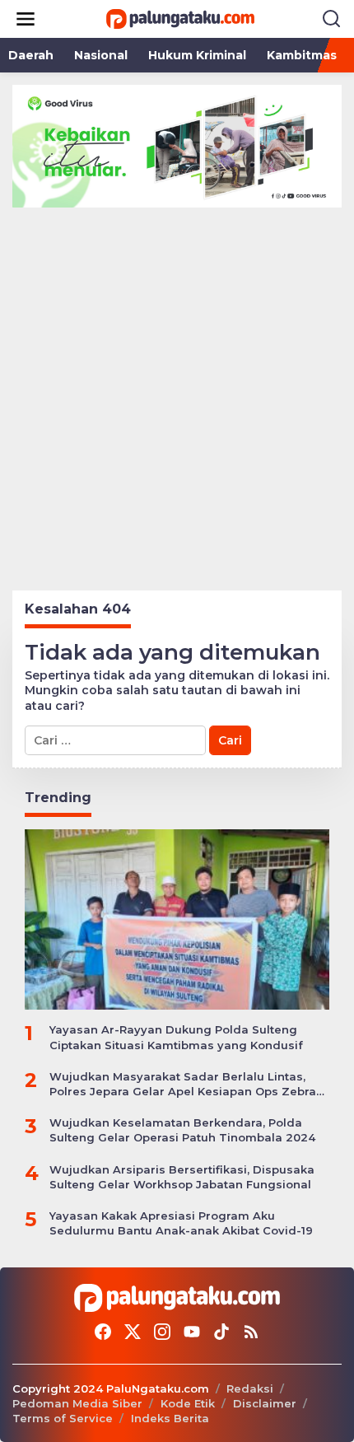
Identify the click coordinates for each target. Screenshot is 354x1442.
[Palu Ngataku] (180, 18)
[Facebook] (103, 1332)
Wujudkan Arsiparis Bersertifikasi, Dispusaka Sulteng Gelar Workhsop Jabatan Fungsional (181, 1177)
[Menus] (25, 19)
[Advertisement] (177, 393)
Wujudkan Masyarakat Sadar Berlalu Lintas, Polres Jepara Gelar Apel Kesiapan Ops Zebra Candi (182, 1084)
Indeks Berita (170, 1418)
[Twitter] (132, 1332)
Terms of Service (62, 1418)
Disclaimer (264, 1403)
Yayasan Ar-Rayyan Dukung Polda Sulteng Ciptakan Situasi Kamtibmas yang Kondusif (176, 1037)
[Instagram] (162, 1332)
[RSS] (251, 1332)
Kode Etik (188, 1403)
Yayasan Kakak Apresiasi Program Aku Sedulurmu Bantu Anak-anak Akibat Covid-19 (181, 1223)
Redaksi (249, 1388)
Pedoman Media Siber (77, 1403)
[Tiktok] (221, 1332)
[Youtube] (192, 1332)
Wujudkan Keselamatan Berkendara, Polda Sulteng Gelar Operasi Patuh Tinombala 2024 (182, 1130)
